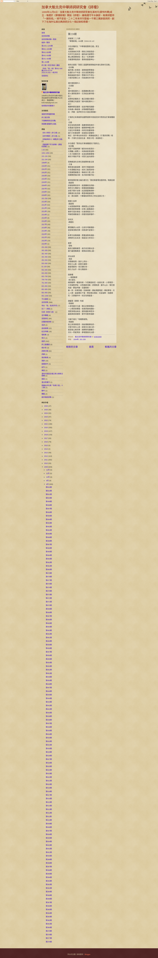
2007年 (44, 189)
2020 (46, 427)
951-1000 (45, 296)
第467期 (49, 616)
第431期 (49, 745)
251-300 (45, 247)
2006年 (44, 185)
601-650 (45, 273)
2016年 (44, 221)
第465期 (49, 623)
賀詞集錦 (45, 357)
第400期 (49, 856)
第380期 (49, 927)
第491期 (49, 530)
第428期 (49, 756)
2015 (46, 445)
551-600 (45, 270)
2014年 (44, 215)
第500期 (49, 498)
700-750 (45, 280)
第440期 (49, 713)
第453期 (49, 666)
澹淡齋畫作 (46, 382)
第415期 (49, 802)
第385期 (49, 909)
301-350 (45, 250)
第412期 (49, 813)
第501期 (49, 494)
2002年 (44, 172)
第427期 (49, 759)
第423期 (49, 773)
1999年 (44, 163)
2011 (46, 460)
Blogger (87, 954)
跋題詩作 (45, 364)
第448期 (49, 684)
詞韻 (43, 354)
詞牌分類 (45, 351)
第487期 (49, 544)
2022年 (44, 241)
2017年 (44, 224)
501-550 (45, 263)
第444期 (49, 698)
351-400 (45, 254)
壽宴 (43, 370)
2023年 (44, 244)
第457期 (49, 652)
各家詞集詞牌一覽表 (49, 39)
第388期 (49, 899)
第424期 (49, 770)
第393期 (49, 881)
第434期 (49, 734)
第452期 (49, 670)
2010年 (44, 202)
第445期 (49, 695)
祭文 (43, 338)
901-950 (45, 293)
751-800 (45, 283)
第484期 (49, 555)
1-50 (43, 150)
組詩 (43, 341)
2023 (46, 417)
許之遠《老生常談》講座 (51, 65)
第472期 (49, 598)
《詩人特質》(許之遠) (50, 133)
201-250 (83, 339)
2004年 (76, 339)
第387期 (49, 902)
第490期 (49, 534)
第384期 (49, 913)
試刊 (43, 367)
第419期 (49, 788)
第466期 (49, 620)
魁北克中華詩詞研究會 (51, 92)
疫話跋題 (45, 328)
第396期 (49, 870)
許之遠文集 (46, 117)
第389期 (49, 895)
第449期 (49, 677)
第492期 (49, 527)
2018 (46, 435)
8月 (47, 484)
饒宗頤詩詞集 (46, 397)
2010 (46, 463)
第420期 (49, 784)
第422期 (49, 777)
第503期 (49, 487)
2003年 (44, 176)
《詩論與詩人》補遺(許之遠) (52, 139)
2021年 (44, 237)
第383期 (49, 917)
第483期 (49, 559)
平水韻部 (45, 299)
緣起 (43, 379)
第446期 (49, 691)
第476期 (49, 584)
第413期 (49, 809)
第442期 (49, 705)
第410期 (49, 820)
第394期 (49, 877)
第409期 (49, 824)
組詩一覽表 (46, 42)
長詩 (43, 325)
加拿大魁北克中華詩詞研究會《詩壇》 (71, 7)
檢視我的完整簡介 (48, 106)
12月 (48, 470)
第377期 (49, 938)
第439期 (49, 716)
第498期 (49, 505)
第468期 (49, 612)
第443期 (49, 702)
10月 (48, 477)
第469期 (49, 609)
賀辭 (43, 361)
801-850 (45, 286)
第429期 (49, 752)
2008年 (44, 192)
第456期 (49, 655)
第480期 (49, 569)
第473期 (49, 595)
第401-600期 (46, 55)
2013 (46, 453)
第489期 (49, 537)
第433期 (49, 738)
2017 (46, 438)
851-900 (45, 289)
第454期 (49, 662)
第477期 (49, 580)
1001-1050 (45, 153)
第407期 (49, 831)
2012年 (44, 208)
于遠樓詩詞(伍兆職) (49, 121)
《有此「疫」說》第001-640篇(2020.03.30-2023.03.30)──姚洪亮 (52, 71)
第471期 (49, 602)
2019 (46, 431)
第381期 (49, 924)
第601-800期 (46, 52)
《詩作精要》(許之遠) (50, 136)
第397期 (49, 867)
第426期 (49, 763)
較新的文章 (72, 347)
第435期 (49, 730)
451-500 (45, 260)
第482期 (49, 562)
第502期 (49, 491)
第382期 (49, 920)
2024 (46, 413)
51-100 (44, 267)
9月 (47, 481)
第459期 (49, 648)
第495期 (49, 516)
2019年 (44, 231)
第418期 (49, 791)
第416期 (49, 798)
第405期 (49, 838)
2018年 (44, 228)
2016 (46, 442)
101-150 (45, 156)
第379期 (49, 931)
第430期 (49, 748)
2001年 (44, 169)
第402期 (49, 849)
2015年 (44, 218)
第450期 (49, 680)
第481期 (49, 566)
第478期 (49, 577)
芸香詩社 (45, 76)
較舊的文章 (110, 347)
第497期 (49, 509)
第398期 (49, 863)
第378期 (49, 935)
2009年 (44, 195)
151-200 (45, 159)
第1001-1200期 (47, 46)
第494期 (49, 519)
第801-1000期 (47, 49)
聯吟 (43, 391)
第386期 (49, 906)
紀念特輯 (45, 331)
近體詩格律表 (46, 322)
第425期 (49, 766)
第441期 (49, 709)
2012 (46, 456)
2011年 (44, 205)
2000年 (44, 166)
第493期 (49, 523)
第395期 (49, 874)
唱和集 (44, 335)
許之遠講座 (46, 344)
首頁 (91, 347)
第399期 (49, 859)
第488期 (49, 541)
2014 (46, 449)
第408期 (49, 827)
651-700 (45, 276)
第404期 (49, 841)
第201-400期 (46, 59)
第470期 (49, 605)
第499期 (49, 501)
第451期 (49, 673)
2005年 (44, 182)
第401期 (49, 852)
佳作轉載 (45, 315)
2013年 (44, 211)
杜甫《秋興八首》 (48, 312)
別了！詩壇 (46, 309)
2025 (46, 410)
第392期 (49, 884)
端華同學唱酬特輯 (48, 114)
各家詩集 (45, 302)
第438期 (49, 720)
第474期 (49, 587)
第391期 (49, 888)
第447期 (49, 688)
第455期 (49, 659)
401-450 (45, 257)
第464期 (49, 627)
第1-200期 (45, 62)
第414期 (49, 806)
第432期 (49, 741)
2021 (46, 424)
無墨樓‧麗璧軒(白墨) (49, 124)
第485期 (49, 552)
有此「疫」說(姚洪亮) (50, 306)
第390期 (49, 892)
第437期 (49, 723)
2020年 (44, 234)
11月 (48, 473)
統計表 (44, 348)
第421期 (49, 781)
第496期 (49, 512)
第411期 (49, 816)
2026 (46, 406)
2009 (46, 467)
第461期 (49, 637)
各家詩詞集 (46, 36)
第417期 (49, 795)
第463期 (49, 630)
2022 (46, 420)
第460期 (49, 641)
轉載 (43, 394)
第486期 (49, 548)
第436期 (49, 727)
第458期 (49, 645)
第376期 (49, 942)
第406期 (49, 834)
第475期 (49, 591)
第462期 (49, 634)
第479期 (49, 573)
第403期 (49, 845)
